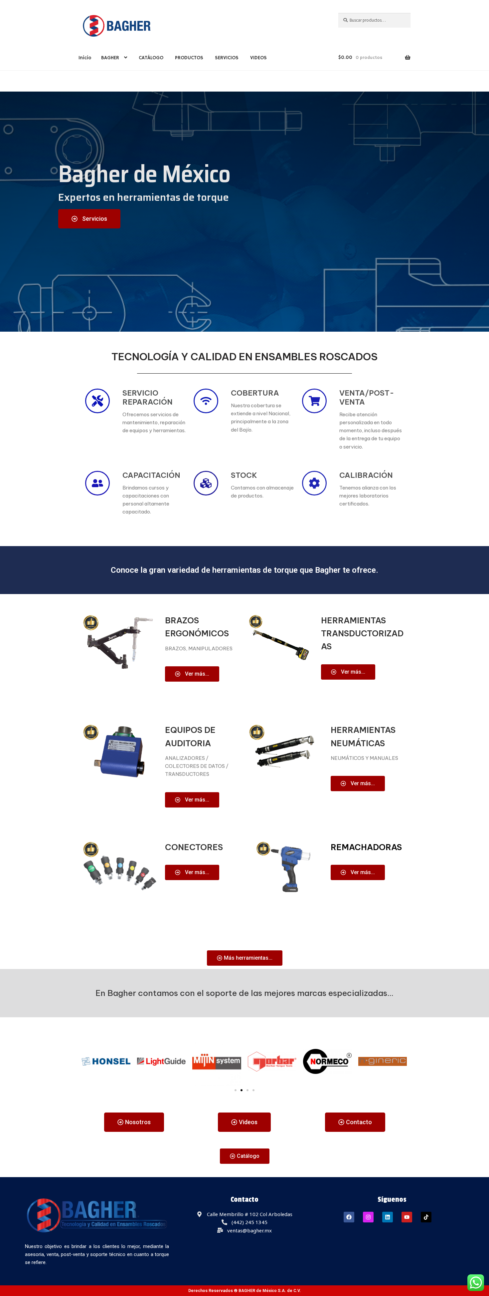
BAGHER (110, 58)
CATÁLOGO (151, 58)
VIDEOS (258, 58)
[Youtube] (407, 1217)
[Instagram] (368, 1217)
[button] (236, 1090)
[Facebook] (349, 1217)
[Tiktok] (426, 1217)
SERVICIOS (227, 58)
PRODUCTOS (189, 58)
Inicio (85, 58)
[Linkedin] (387, 1217)
